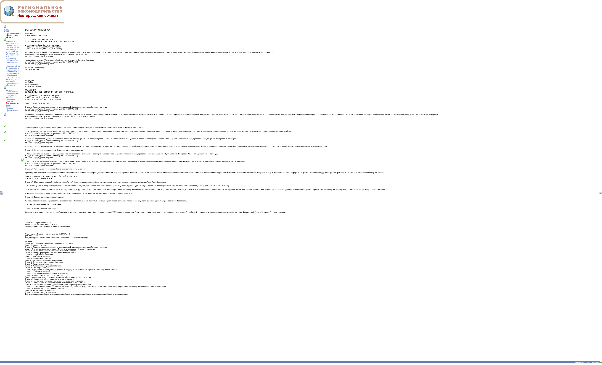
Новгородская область (11, 63)
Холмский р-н (11, 81)
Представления (12, 111)
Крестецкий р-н (12, 51)
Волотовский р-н (12, 47)
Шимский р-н (11, 85)
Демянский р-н (12, 49)
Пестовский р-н (12, 72)
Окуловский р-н (12, 68)
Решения (9, 97)
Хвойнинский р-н (12, 79)
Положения (10, 99)
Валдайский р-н (12, 45)
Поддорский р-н (12, 74)
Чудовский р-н (12, 83)
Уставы (9, 107)
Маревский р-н (12, 59)
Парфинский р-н (12, 70)
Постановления (12, 92)
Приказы (9, 101)
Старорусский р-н (13, 77)
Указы (8, 105)
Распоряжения (12, 94)
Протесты (10, 109)
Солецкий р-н (11, 75)
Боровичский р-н (12, 43)
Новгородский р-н (13, 66)
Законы (9, 90)
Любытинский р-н (13, 53)
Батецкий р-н (11, 42)
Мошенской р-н (12, 60)
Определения (11, 95)
